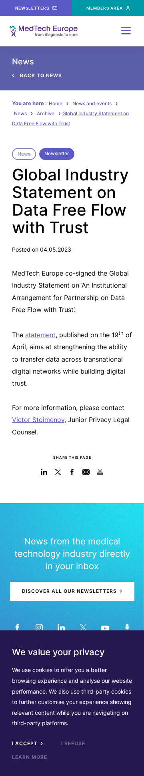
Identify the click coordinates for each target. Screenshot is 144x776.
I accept (25, 743)
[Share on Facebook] (72, 472)
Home (55, 103)
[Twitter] (83, 627)
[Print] (100, 472)
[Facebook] (17, 627)
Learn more (29, 757)
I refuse (73, 743)
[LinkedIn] (61, 627)
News (20, 113)
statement (40, 335)
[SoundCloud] (127, 627)
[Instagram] (39, 627)
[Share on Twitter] (58, 472)
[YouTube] (105, 627)
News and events (92, 103)
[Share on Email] (86, 472)
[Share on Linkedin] (44, 472)
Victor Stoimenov (38, 420)
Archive (45, 113)
